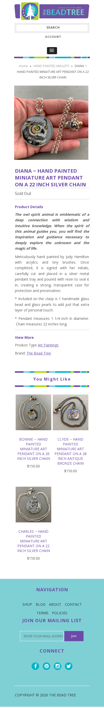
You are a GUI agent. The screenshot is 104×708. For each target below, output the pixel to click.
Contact (73, 604)
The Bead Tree (39, 353)
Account (53, 36)
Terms (42, 613)
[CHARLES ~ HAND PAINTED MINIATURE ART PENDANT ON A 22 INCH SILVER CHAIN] (33, 526)
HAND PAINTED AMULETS (51, 66)
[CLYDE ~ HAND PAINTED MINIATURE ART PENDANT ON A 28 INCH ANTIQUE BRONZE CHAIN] (70, 433)
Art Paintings (48, 345)
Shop (27, 604)
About (55, 604)
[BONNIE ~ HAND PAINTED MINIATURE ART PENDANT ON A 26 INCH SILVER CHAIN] (33, 433)
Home (23, 66)
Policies (59, 613)
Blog (40, 604)
